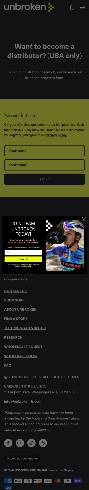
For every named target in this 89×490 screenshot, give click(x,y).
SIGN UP (23, 259)
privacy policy (27, 266)
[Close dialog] (84, 219)
